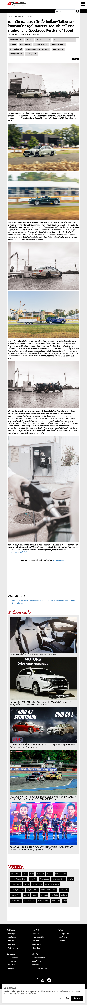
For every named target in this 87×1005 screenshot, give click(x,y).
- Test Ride (36, 948)
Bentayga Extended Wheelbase (37, 49)
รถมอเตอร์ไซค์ (43, 900)
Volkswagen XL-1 (58, 879)
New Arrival (36, 930)
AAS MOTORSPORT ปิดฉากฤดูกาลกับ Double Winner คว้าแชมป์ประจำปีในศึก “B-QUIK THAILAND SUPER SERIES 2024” (43, 797)
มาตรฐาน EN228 (16, 54)
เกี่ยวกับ (35, 954)
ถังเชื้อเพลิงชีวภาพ (58, 44)
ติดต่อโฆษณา (37, 961)
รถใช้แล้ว (54, 895)
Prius (32, 873)
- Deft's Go (10, 968)
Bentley (29, 40)
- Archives (61, 940)
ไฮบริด (70, 879)
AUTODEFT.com (59, 560)
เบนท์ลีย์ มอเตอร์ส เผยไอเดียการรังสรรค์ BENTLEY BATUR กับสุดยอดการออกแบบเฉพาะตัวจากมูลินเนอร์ (44, 601)
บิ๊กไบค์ (26, 895)
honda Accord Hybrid (19, 879)
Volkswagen (44, 879)
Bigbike (34, 895)
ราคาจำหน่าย (16, 884)
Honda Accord (60, 873)
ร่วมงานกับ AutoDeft (39, 968)
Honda (49, 873)
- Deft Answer (63, 937)
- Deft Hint (10, 940)
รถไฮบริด (32, 879)
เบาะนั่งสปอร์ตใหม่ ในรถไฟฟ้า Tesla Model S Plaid (33, 654)
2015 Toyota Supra (52, 884)
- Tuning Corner (12, 961)
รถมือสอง (44, 895)
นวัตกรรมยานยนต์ (43, 40)
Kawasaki (56, 900)
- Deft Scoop (11, 937)
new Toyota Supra (17, 889)
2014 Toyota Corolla (49, 889)
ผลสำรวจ (64, 895)
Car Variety (19, 16)
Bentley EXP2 (32, 54)
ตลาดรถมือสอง (29, 900)
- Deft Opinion (12, 944)
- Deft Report (11, 933)
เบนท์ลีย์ (13, 44)
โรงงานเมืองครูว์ (16, 49)
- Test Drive (36, 944)
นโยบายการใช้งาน (39, 957)
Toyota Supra (37, 884)
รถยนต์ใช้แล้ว (16, 900)
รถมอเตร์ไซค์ (16, 895)
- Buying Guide (63, 933)
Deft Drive (36, 940)
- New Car (36, 933)
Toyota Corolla (32, 889)
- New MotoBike (38, 937)
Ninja (65, 900)
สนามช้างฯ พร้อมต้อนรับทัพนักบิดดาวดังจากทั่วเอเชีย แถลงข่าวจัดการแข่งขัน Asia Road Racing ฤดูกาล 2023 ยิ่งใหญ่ (42, 848)
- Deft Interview (12, 948)
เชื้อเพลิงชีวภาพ (58, 49)
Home (10, 16)
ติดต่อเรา (35, 965)
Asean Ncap (15, 873)
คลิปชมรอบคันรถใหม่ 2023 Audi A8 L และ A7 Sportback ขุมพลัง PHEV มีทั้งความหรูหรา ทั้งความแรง (43, 745)
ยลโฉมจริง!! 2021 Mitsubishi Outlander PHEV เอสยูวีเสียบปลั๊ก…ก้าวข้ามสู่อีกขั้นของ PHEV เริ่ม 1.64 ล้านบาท (41, 703)
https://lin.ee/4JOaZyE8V (17, 552)
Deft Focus (11, 930)
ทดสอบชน (40, 873)
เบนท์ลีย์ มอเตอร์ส (41, 44)
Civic (25, 873)
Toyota (26, 884)
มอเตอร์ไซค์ (64, 889)
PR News (28, 16)
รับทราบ (77, 998)
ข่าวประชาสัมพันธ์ (16, 40)
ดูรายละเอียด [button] (64, 998)
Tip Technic (62, 930)
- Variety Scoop (12, 957)
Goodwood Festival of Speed (64, 40)
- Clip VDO (11, 965)
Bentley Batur (25, 44)
